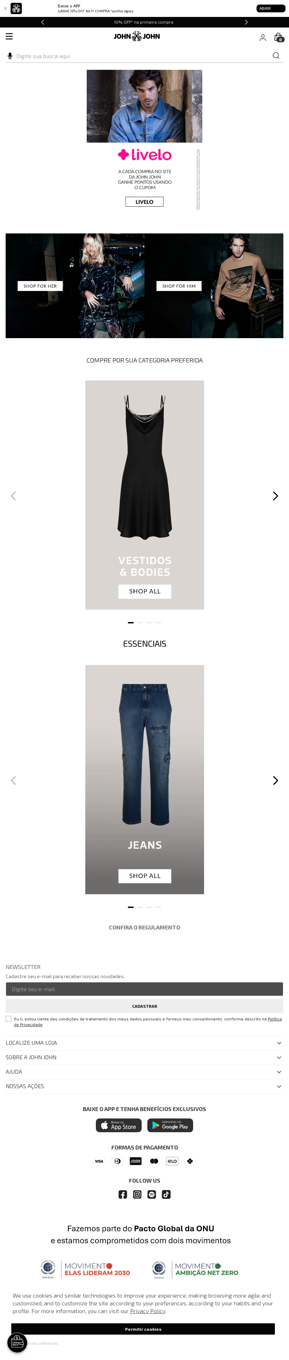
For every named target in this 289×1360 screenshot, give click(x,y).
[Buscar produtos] (276, 55)
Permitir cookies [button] (143, 1329)
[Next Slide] (246, 22)
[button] (34, 1343)
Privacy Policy (147, 1310)
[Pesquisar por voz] (10, 54)
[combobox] (144, 56)
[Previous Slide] (43, 22)
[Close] (5, 8)
